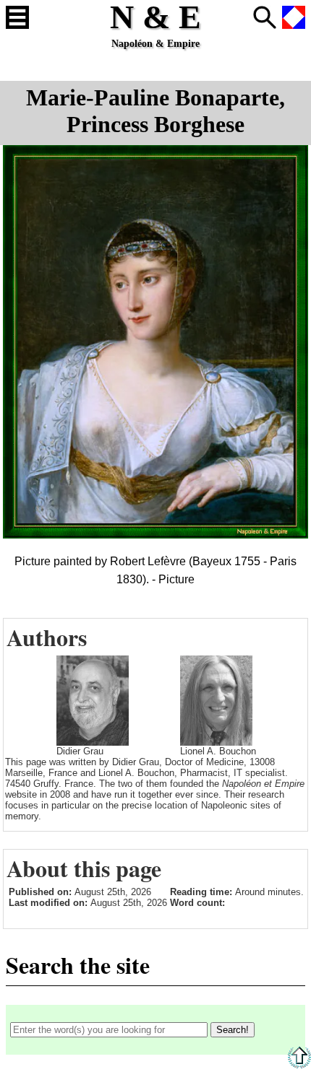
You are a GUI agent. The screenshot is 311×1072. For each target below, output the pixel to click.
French (293, 17)
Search (264, 17)
